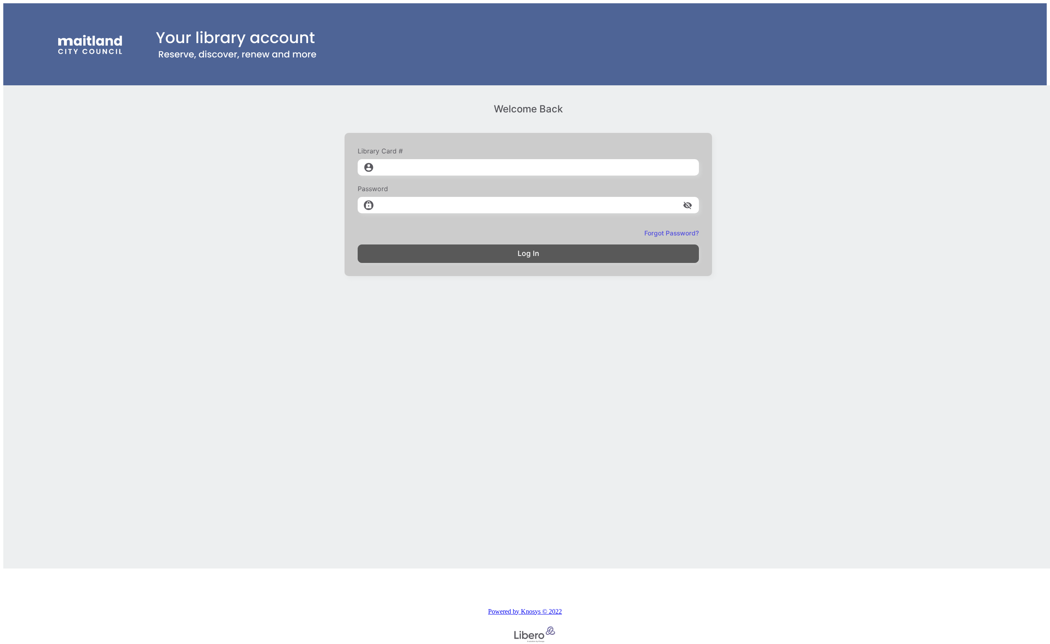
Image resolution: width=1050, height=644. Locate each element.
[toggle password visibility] (687, 205)
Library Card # (380, 151)
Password (373, 189)
